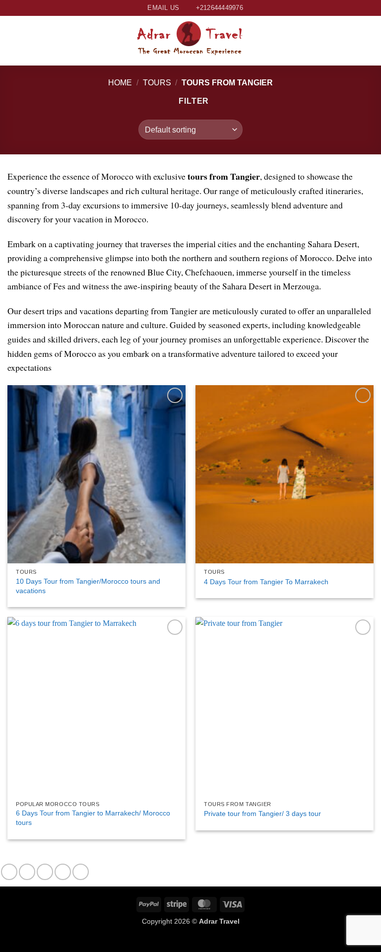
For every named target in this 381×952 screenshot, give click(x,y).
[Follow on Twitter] (45, 872)
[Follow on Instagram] (27, 872)
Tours (157, 82)
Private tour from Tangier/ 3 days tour (262, 813)
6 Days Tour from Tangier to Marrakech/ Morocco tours (93, 817)
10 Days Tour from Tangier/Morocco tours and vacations (88, 586)
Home (120, 82)
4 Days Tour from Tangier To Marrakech (266, 582)
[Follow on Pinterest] (80, 872)
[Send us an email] (63, 872)
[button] (13, 40)
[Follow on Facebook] (9, 872)
